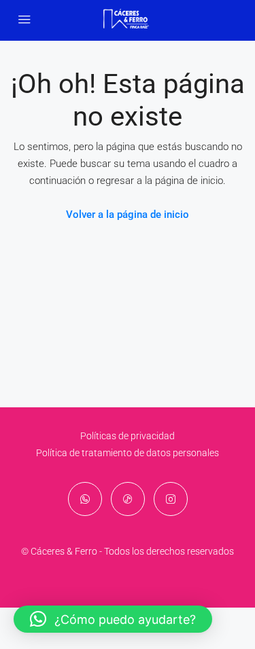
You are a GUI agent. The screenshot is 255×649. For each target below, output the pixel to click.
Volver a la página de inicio (127, 214)
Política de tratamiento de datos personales (127, 452)
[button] (113, 619)
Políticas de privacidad (127, 435)
